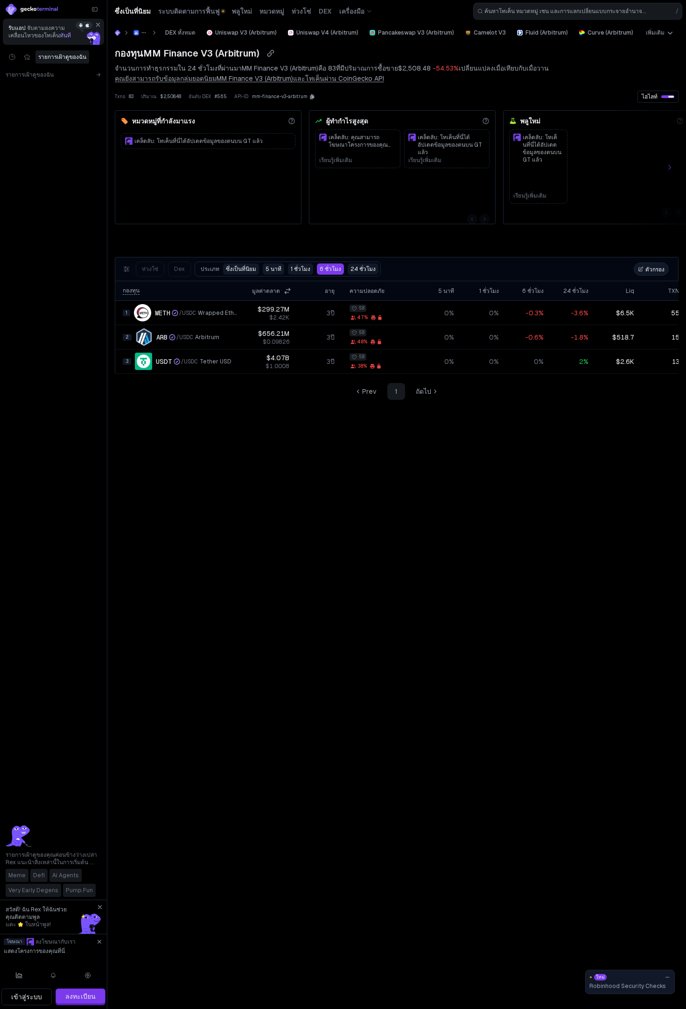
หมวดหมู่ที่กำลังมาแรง (163, 121)
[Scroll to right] (675, 167)
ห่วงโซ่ (150, 269)
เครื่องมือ (351, 11)
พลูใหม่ (530, 121)
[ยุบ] (94, 9)
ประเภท (228, 269)
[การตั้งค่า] (87, 975)
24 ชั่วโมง (363, 269)
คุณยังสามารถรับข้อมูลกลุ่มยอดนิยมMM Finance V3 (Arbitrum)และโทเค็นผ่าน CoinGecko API (249, 78)
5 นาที (273, 269)
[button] (312, 96)
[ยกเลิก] (98, 24)
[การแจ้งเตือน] (53, 975)
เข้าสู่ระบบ (26, 997)
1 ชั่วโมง (300, 269)
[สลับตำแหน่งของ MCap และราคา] (287, 291)
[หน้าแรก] (117, 33)
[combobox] (577, 11)
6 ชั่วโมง (330, 269)
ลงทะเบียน (80, 996)
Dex (179, 269)
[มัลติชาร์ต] (19, 975)
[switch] (667, 96)
